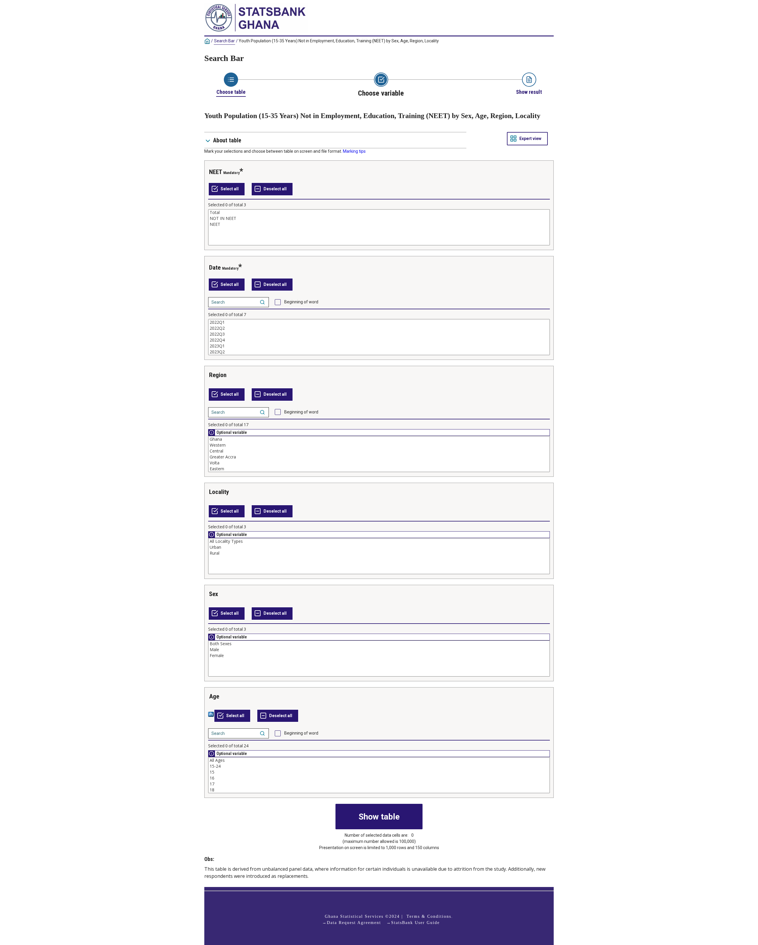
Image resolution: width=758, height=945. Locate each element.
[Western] (379, 445)
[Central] (379, 451)
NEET (215, 172)
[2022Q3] (379, 334)
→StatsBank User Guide (413, 922)
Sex (213, 594)
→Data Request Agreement (351, 922)
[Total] (379, 212)
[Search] (262, 302)
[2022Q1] (379, 322)
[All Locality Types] (379, 541)
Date (215, 267)
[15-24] (379, 766)
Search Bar (224, 40)
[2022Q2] (379, 328)
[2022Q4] (379, 340)
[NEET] (379, 224)
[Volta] (379, 463)
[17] (379, 784)
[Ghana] (379, 439)
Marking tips (354, 151)
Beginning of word (301, 302)
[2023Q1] (379, 346)
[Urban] (379, 547)
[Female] (379, 656)
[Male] (379, 650)
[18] (379, 790)
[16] (379, 778)
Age (214, 696)
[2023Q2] (379, 352)
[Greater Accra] (379, 457)
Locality (219, 491)
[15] (379, 772)
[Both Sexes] (379, 644)
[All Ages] (379, 760)
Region (218, 375)
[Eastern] (379, 469)
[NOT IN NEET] (379, 218)
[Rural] (379, 553)
